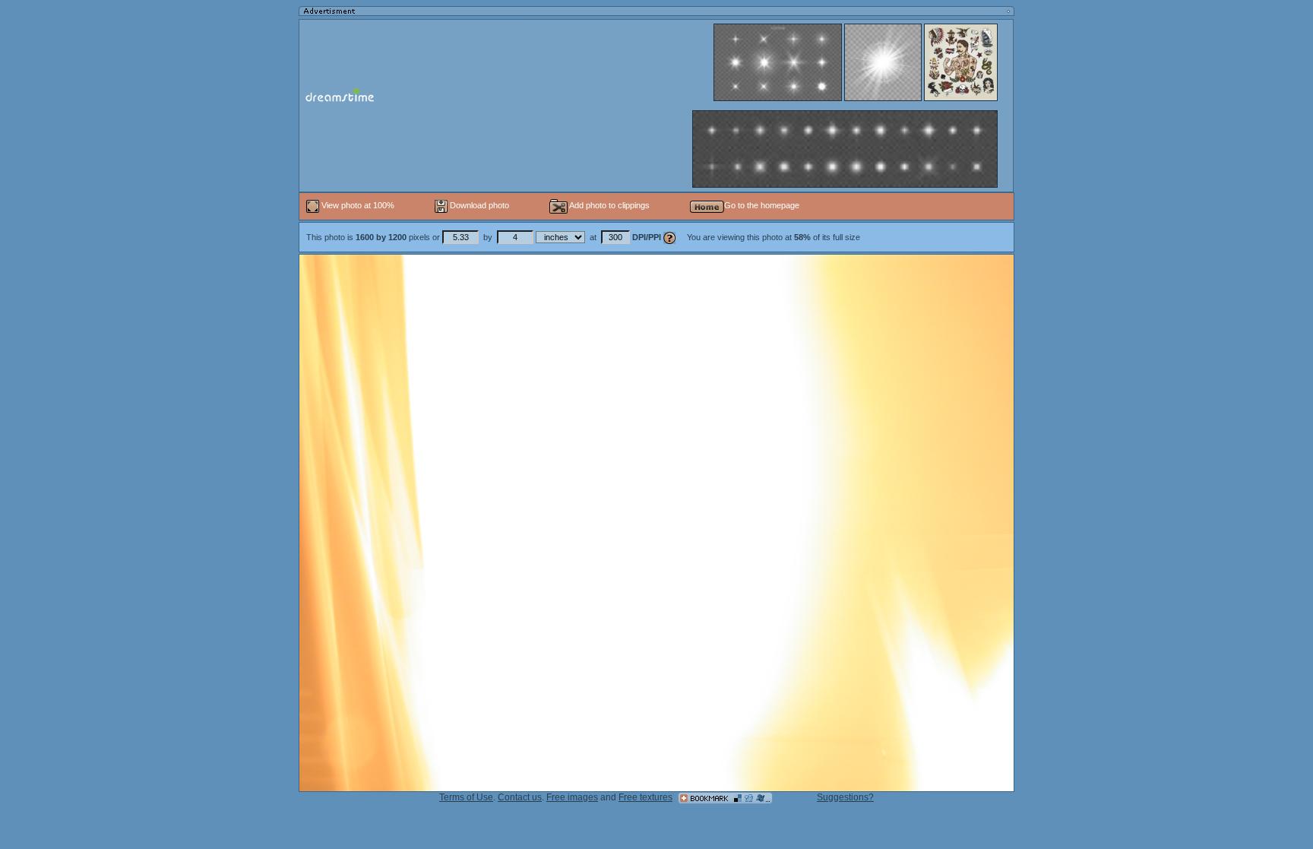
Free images (572, 797)
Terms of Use (466, 797)
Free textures (645, 797)
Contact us (520, 797)
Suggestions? (845, 797)
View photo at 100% (358, 205)
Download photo (478, 205)
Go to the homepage (761, 205)
